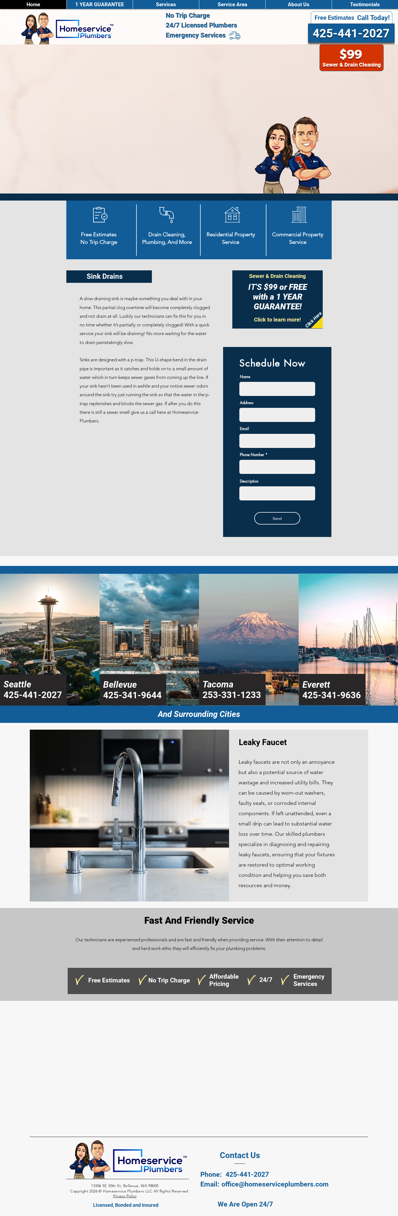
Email (244, 429)
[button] (166, 4)
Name (245, 377)
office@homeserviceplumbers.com (275, 1184)
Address (246, 403)
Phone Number (252, 455)
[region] (277, 299)
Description (249, 481)
